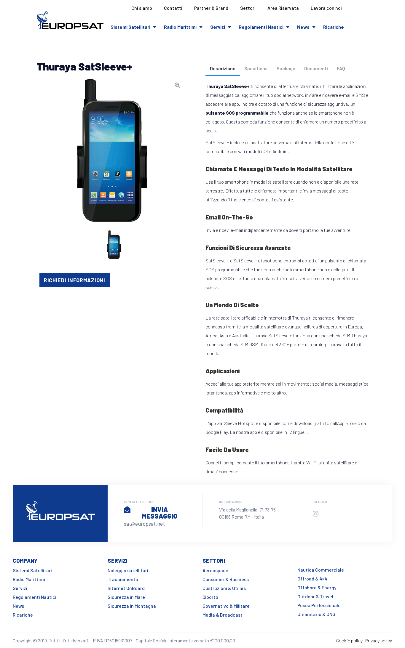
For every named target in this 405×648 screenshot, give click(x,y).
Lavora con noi (326, 8)
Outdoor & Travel (315, 596)
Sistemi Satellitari (130, 27)
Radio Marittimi (180, 27)
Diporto (210, 597)
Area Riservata (283, 8)
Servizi (217, 27)
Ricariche (333, 27)
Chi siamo (141, 8)
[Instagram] (315, 514)
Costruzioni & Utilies (224, 588)
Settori (248, 8)
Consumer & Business (226, 579)
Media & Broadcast (223, 614)
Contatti (173, 8)
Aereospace (215, 570)
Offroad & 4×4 (312, 578)
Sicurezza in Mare (126, 597)
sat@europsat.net (144, 523)
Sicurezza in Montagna (132, 606)
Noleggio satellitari (128, 570)
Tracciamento (123, 579)
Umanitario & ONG (316, 614)
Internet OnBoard (126, 588)
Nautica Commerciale (320, 569)
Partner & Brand (211, 8)
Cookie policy (349, 640)
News (303, 27)
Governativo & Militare (226, 606)
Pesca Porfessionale (319, 605)
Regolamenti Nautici (261, 27)
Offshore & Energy (317, 587)
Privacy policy (378, 640)
